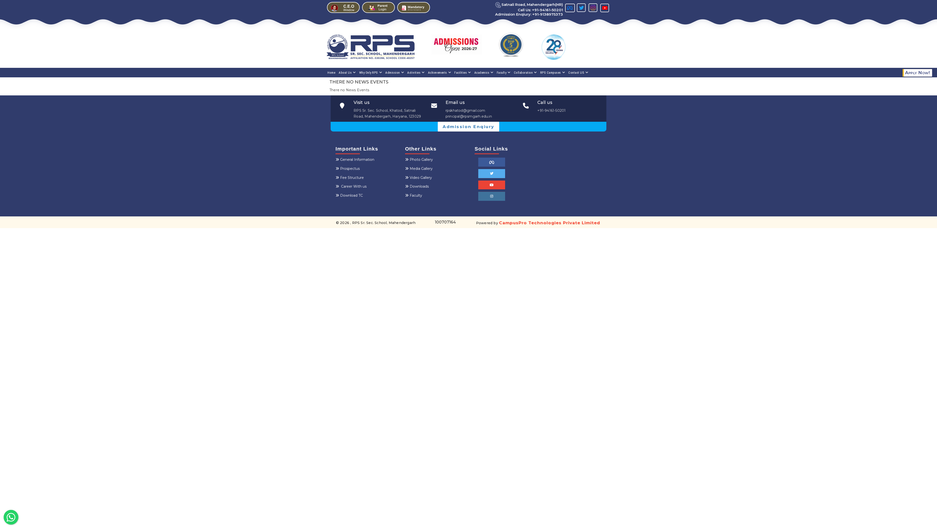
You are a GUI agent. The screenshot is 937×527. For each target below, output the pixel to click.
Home (331, 72)
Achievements (437, 72)
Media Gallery (421, 168)
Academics (481, 72)
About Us (345, 72)
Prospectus (350, 168)
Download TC (351, 195)
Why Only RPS (368, 72)
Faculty (502, 72)
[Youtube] (491, 185)
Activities (413, 72)
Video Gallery (421, 177)
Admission (392, 72)
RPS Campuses (550, 72)
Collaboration (523, 72)
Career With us (353, 186)
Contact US (576, 72)
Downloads (419, 186)
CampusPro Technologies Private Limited (549, 222)
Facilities (460, 72)
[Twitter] (491, 173)
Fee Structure (352, 177)
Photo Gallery (421, 159)
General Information (357, 159)
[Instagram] (491, 196)
